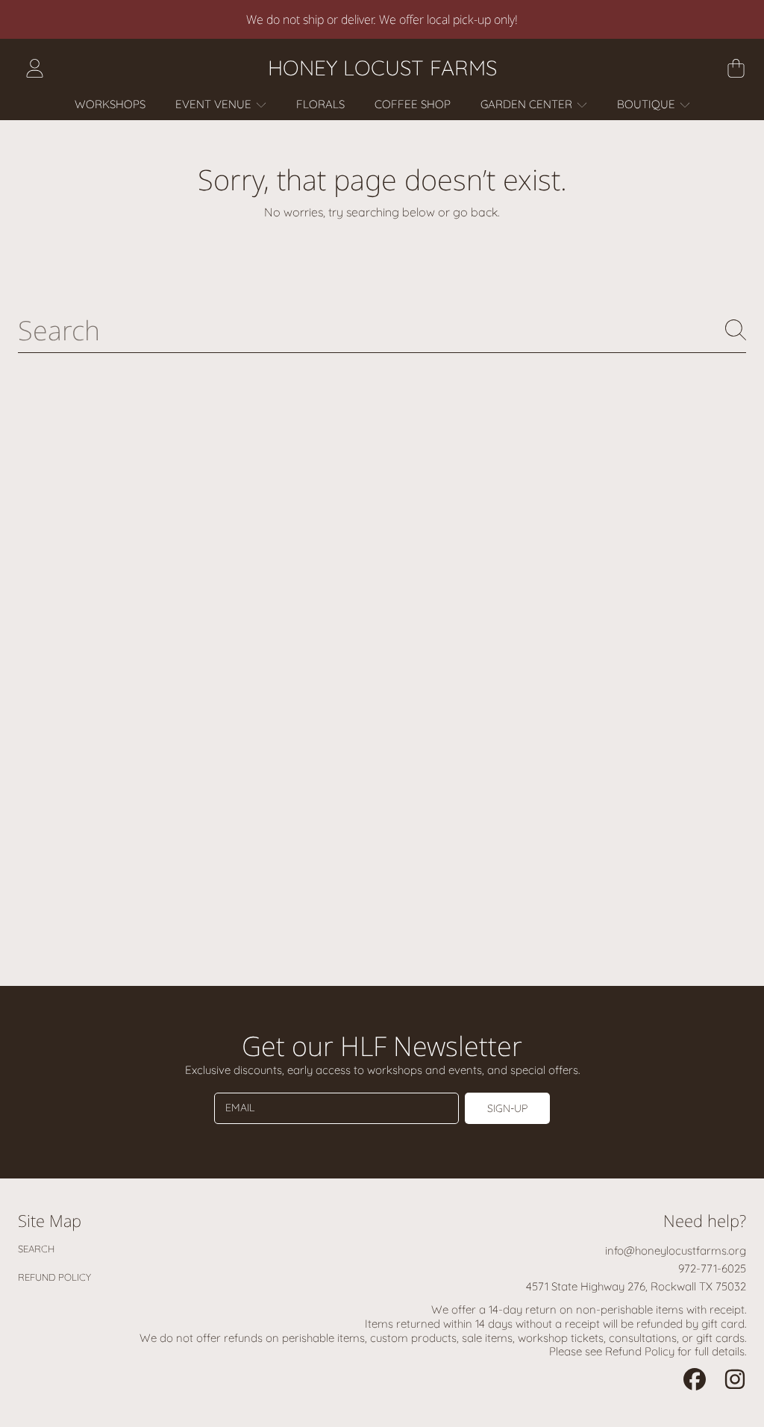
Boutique (647, 104)
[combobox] (382, 330)
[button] (735, 67)
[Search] (736, 329)
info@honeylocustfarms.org (675, 1250)
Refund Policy (54, 1277)
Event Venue (214, 104)
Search (36, 1249)
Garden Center (527, 104)
